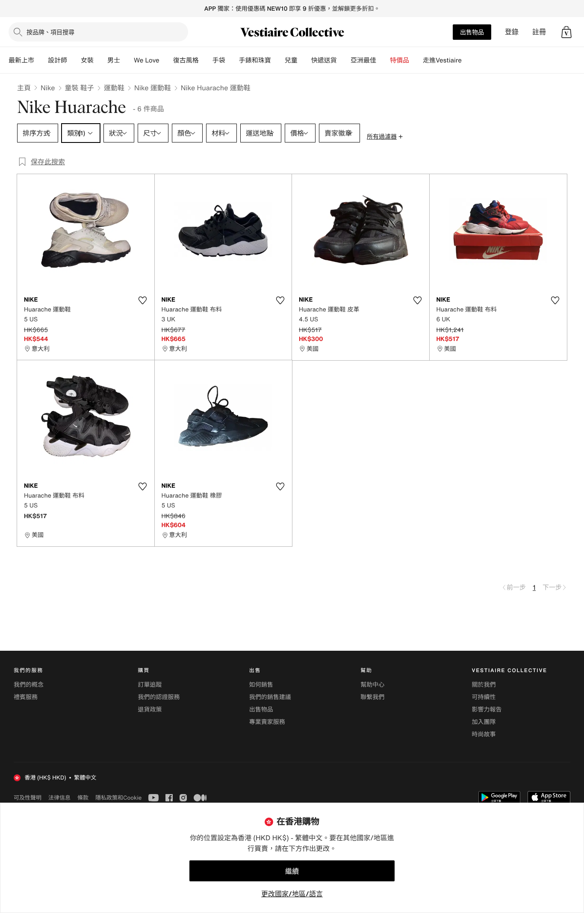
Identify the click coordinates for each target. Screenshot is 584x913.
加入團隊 (484, 721)
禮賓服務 (26, 697)
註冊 (539, 31)
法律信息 (59, 797)
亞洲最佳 (363, 60)
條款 (82, 797)
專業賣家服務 (267, 721)
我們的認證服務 (159, 697)
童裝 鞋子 (79, 88)
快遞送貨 (324, 60)
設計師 (57, 60)
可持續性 (484, 697)
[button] (566, 32)
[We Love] (166, 60)
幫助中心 (372, 684)
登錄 (512, 31)
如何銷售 (261, 684)
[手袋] (232, 60)
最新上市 (21, 60)
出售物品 (472, 31)
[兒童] (304, 60)
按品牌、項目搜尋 (50, 31)
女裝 (87, 60)
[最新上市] (41, 60)
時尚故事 (484, 734)
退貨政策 (150, 709)
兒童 (291, 60)
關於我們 (484, 684)
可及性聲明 (27, 798)
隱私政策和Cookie (118, 797)
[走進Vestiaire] (468, 60)
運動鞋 (114, 88)
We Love (146, 60)
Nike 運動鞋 (152, 88)
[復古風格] (205, 60)
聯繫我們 (372, 697)
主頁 (24, 88)
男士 (113, 60)
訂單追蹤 (150, 684)
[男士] (127, 60)
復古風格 (186, 60)
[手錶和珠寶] (277, 60)
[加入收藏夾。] (143, 300)
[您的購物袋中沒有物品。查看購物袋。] (566, 32)
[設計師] (74, 60)
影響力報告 (487, 709)
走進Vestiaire (442, 60)
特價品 (399, 60)
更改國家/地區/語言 (292, 894)
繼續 (292, 871)
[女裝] (100, 60)
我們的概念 (29, 684)
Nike (48, 88)
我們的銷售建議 (270, 697)
